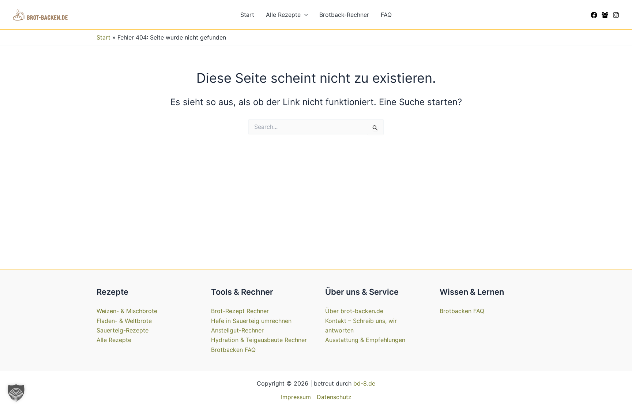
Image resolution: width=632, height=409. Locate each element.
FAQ (386, 14)
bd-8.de (364, 383)
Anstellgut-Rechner (237, 330)
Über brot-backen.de (354, 311)
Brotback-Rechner (344, 14)
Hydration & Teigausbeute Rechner (259, 339)
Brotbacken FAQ (233, 349)
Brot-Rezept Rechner (240, 311)
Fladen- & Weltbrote (124, 320)
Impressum (296, 397)
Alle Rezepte (283, 14)
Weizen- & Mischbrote (127, 311)
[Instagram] (616, 15)
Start (247, 14)
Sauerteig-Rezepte (122, 330)
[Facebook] (594, 15)
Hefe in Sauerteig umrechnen (251, 320)
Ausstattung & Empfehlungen (365, 339)
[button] (304, 14)
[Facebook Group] (605, 15)
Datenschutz (334, 397)
